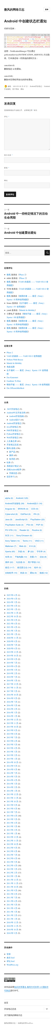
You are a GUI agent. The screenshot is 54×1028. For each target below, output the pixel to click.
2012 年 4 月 (12, 865)
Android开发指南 (16, 416)
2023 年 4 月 (12, 605)
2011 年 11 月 (12, 883)
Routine (37, 530)
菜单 (46, 9)
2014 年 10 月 (12, 762)
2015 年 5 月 (12, 744)
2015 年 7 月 (12, 737)
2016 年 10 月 (12, 694)
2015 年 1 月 (12, 758)
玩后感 (20, 562)
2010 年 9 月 (12, 933)
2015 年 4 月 (12, 748)
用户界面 (15, 89)
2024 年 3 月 (12, 602)
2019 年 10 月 (12, 655)
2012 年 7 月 (12, 854)
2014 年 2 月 (12, 787)
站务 (9, 462)
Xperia (10, 551)
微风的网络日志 (14, 9)
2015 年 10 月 (12, 726)
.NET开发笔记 (13, 409)
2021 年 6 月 (12, 623)
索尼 (9, 567)
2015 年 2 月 (12, 755)
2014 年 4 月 (12, 780)
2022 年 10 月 (12, 616)
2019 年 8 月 (12, 659)
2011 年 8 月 (12, 894)
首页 (6, 1002)
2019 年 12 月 (12, 652)
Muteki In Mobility (27, 310)
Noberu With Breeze (15, 359)
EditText (26, 514)
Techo (27, 540)
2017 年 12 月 (12, 684)
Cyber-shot (11, 514)
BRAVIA (23, 508)
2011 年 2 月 (12, 915)
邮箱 (6, 167)
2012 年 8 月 (12, 851)
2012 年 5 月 (12, 862)
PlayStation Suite (14, 524)
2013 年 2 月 (12, 829)
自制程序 (11, 572)
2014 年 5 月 (12, 776)
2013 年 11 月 (12, 797)
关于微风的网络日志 (13, 1015)
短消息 (12, 458)
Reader (24, 530)
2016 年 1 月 (12, 716)
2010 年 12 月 (12, 922)
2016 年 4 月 (12, 709)
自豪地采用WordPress (25, 1023)
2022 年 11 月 (12, 612)
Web (22, 546)
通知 (22, 89)
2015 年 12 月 (12, 719)
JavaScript (21, 519)
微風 (9, 86)
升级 (21, 551)
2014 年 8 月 (12, 769)
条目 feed (10, 957)
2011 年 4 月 (12, 908)
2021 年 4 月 (12, 627)
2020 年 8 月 (12, 641)
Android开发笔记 (36, 86)
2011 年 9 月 (12, 890)
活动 (43, 556)
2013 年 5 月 (12, 819)
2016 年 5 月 (12, 705)
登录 (9, 954)
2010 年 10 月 (12, 929)
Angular (10, 508)
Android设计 (14, 419)
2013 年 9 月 (12, 805)
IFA (36, 514)
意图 (33, 556)
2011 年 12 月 (12, 879)
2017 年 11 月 (12, 687)
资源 (23, 572)
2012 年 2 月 (12, 872)
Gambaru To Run (14, 381)
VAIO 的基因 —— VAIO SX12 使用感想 (24, 356)
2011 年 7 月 (12, 897)
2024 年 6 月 (12, 598)
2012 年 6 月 (12, 858)
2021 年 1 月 (12, 634)
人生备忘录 (12, 441)
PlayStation (37, 519)
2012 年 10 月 (12, 844)
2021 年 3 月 (12, 630)
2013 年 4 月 (12, 822)
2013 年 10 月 (12, 801)
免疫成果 (11, 366)
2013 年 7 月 (12, 812)
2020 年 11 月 (12, 637)
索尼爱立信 (24, 567)
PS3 (29, 524)
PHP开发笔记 (12, 430)
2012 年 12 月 (12, 837)
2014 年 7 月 (12, 773)
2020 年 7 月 (12, 644)
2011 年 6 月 (12, 901)
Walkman (10, 546)
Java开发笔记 (12, 426)
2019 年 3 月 (12, 669)
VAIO (39, 540)
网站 (6, 180)
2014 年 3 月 (12, 783)
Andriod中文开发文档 (16, 412)
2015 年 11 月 (12, 723)
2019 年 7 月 (12, 662)
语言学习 (11, 476)
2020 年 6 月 (12, 648)
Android (22, 498)
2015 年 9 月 (12, 730)
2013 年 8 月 (12, 808)
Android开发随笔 (14, 503)
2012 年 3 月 (12, 869)
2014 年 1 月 (12, 790)
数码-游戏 (11, 448)
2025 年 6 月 (12, 595)
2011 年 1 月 (12, 918)
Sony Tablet (12, 540)
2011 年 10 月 (12, 886)
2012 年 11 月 (12, 840)
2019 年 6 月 (12, 666)
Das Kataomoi (12, 377)
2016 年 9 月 (12, 698)
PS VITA (11, 530)
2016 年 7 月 (12, 701)
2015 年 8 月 (12, 733)
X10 (32, 546)
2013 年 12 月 (12, 794)
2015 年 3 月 (12, 751)
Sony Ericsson (24, 535)
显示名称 (8, 155)
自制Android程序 (14, 469)
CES (34, 508)
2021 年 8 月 (12, 620)
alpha (9, 498)
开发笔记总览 (13, 444)
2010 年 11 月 (12, 926)
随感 (44, 572)
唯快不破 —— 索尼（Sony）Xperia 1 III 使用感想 (28, 384)
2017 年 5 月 (12, 691)
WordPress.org (12, 964)
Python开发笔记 (13, 434)
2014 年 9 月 (12, 765)
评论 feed (10, 961)
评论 (6, 116)
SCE (9, 535)
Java (8, 519)
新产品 (12, 451)
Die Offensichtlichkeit (15, 388)
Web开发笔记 (12, 437)
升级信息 (13, 473)
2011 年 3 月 (12, 911)
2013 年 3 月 (12, 826)
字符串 (41, 551)
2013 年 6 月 (12, 815)
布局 (8, 556)
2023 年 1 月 (12, 609)
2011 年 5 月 (12, 904)
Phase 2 (22, 274)
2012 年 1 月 (12, 876)
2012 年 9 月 (12, 847)
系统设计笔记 (13, 466)
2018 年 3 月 (12, 680)
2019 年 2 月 (12, 673)
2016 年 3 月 (12, 712)
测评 (11, 455)
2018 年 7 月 (12, 677)
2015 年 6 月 (12, 741)
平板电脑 (21, 556)
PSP (39, 524)
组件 (37, 567)
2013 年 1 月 (12, 833)
